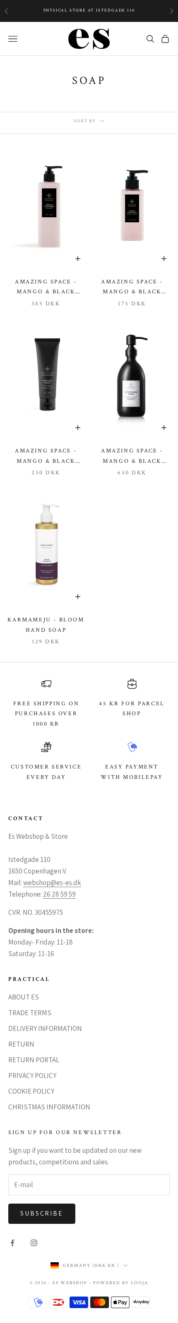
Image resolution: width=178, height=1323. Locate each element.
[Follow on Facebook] (12, 1243)
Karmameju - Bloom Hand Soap (45, 624)
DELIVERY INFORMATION (45, 1028)
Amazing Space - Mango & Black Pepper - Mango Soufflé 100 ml (132, 287)
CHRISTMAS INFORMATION (49, 1106)
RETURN (21, 1044)
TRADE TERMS (29, 1012)
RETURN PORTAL (33, 1059)
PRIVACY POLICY (32, 1075)
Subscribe (41, 1213)
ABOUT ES (23, 997)
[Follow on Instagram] (34, 1243)
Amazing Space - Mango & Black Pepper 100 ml (46, 287)
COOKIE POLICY (31, 1091)
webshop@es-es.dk (52, 882)
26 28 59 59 (59, 894)
